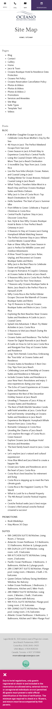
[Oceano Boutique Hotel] (26, 15)
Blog (10, 55)
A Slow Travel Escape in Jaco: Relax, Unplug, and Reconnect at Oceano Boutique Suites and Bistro (25, 257)
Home (21, 37)
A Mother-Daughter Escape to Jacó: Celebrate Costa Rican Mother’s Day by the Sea (29, 138)
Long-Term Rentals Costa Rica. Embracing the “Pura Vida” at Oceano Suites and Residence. (28, 357)
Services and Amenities (19, 98)
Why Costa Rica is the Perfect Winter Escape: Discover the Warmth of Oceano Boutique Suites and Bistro (27, 297)
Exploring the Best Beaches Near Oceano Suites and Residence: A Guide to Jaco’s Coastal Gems (28, 317)
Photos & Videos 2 (16, 92)
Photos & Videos (16, 85)
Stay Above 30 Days (18, 524)
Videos (11, 111)
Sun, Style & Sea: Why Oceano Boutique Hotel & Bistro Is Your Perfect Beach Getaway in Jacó (27, 224)
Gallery (11, 62)
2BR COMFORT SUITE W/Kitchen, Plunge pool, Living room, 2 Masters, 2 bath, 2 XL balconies (28, 572)
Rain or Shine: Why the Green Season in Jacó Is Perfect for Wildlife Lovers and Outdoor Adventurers (27, 247)
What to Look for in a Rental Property (26, 493)
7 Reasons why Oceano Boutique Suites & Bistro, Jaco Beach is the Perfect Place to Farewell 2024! (28, 287)
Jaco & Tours (14, 68)
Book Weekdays (15, 521)
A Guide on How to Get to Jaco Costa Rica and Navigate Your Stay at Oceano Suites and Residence (28, 347)
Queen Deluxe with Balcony (21, 598)
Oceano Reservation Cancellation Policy (27, 82)
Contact (11, 58)
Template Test (15, 108)
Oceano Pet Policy (17, 78)
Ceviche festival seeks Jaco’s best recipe (27, 503)
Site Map (12, 102)
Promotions (13, 95)
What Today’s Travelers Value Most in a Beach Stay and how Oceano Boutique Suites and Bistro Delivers (27, 187)
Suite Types (13, 105)
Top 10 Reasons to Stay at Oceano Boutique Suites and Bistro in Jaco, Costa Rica (27, 307)
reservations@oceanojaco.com (26, 656)
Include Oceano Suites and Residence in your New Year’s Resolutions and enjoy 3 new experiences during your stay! (27, 380)
